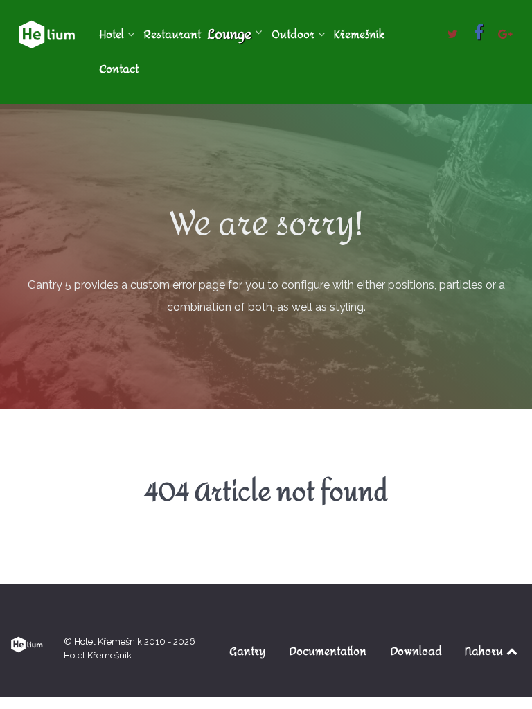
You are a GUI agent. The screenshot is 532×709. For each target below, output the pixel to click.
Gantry (247, 651)
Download (416, 651)
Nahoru (485, 651)
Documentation (328, 651)
